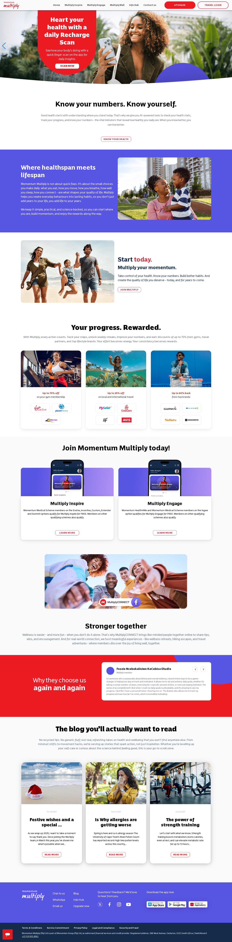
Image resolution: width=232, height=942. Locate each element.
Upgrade (180, 5)
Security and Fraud (128, 928)
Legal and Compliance (103, 928)
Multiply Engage (96, 5)
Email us (58, 906)
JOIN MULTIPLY (129, 289)
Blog (76, 893)
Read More (52, 854)
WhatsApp (59, 899)
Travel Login (213, 5)
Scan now (67, 65)
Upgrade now (81, 906)
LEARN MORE (67, 532)
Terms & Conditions (32, 928)
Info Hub (134, 5)
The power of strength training (180, 822)
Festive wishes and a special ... (52, 822)
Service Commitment (58, 928)
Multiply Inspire (73, 5)
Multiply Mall (117, 5)
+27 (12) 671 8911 (30, 936)
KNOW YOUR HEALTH (116, 139)
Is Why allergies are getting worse (116, 822)
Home (56, 5)
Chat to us (59, 893)
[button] (4, 45)
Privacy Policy (80, 928)
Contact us (149, 5)
